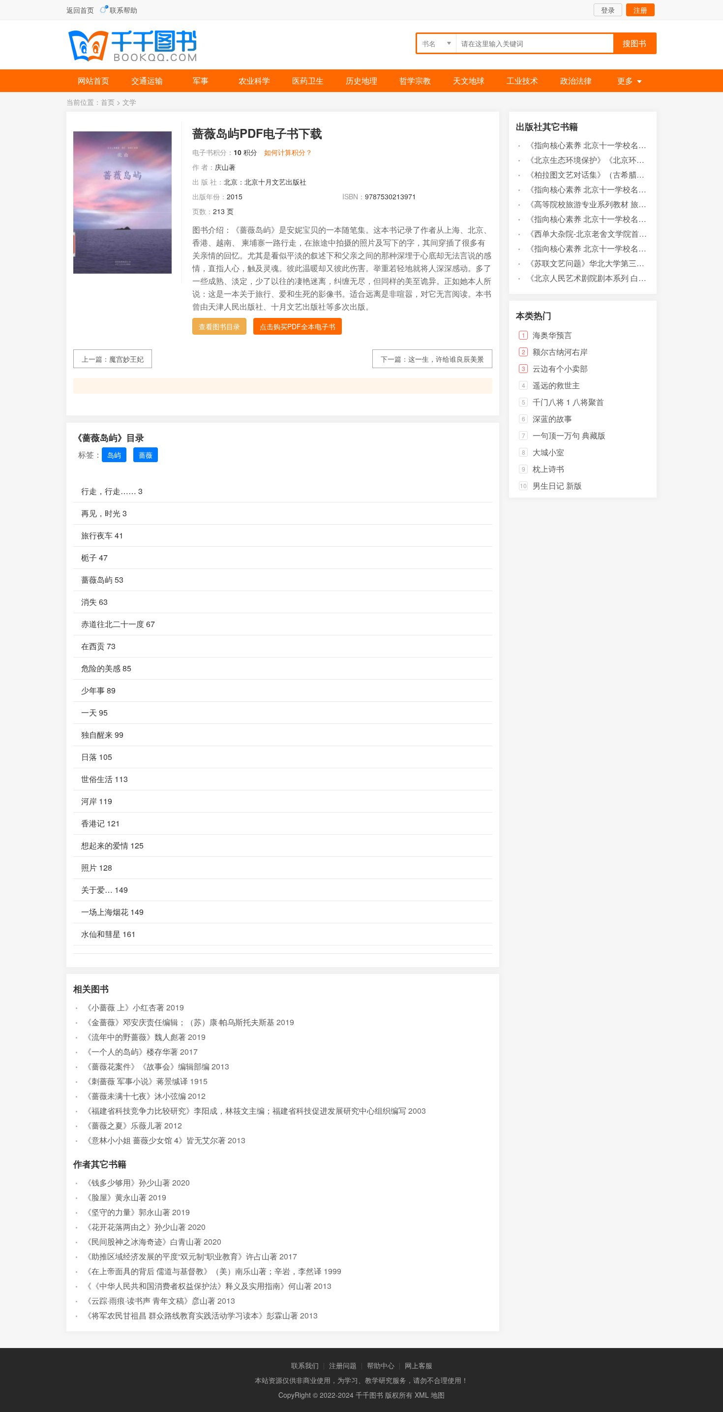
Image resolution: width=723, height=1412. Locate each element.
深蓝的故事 (552, 418)
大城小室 (548, 452)
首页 (108, 102)
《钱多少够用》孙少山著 (127, 1182)
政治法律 (576, 80)
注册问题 (343, 1365)
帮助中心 (380, 1365)
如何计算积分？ (288, 152)
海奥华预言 (552, 335)
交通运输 (147, 80)
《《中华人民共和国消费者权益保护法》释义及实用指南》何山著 (198, 1285)
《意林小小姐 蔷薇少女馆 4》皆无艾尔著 (155, 1140)
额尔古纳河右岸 (560, 351)
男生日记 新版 (557, 485)
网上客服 (418, 1365)
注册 (640, 10)
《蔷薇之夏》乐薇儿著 (123, 1125)
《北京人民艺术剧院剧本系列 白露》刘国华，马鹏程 (617, 277)
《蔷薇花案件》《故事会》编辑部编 (147, 1066)
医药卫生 (308, 80)
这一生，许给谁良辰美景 (446, 359)
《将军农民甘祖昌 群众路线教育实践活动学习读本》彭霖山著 (191, 1315)
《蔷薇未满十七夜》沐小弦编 (135, 1095)
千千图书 (140, 47)
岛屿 (114, 455)
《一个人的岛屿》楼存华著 (131, 1051)
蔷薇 (145, 455)
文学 (129, 102)
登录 (608, 10)
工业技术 (522, 80)
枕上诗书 (548, 468)
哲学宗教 (415, 80)
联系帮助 (123, 10)
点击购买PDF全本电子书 (297, 326)
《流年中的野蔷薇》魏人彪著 (135, 1036)
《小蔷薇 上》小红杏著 (124, 1007)
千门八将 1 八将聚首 (568, 402)
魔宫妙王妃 (126, 359)
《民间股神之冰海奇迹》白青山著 (143, 1241)
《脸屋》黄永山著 (115, 1197)
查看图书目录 (219, 326)
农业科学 (254, 80)
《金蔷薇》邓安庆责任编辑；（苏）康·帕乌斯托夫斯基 (179, 1022)
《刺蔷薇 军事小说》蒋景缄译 (136, 1081)
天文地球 (468, 80)
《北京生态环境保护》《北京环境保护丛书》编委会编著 (624, 159)
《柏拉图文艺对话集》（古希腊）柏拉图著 (601, 174)
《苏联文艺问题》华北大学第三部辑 (589, 263)
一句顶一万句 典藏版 (569, 435)
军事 (201, 80)
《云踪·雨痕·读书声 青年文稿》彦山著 (149, 1300)
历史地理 (361, 80)
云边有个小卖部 (560, 368)
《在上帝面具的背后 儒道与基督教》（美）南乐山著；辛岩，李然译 (203, 1271)
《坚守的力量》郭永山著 (127, 1212)
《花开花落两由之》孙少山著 (135, 1226)
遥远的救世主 (556, 385)
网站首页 (93, 80)
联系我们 (305, 1365)
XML (422, 1395)
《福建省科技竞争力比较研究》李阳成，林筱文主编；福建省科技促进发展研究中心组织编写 (245, 1110)
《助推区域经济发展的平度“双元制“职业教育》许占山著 (180, 1256)
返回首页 (80, 10)
